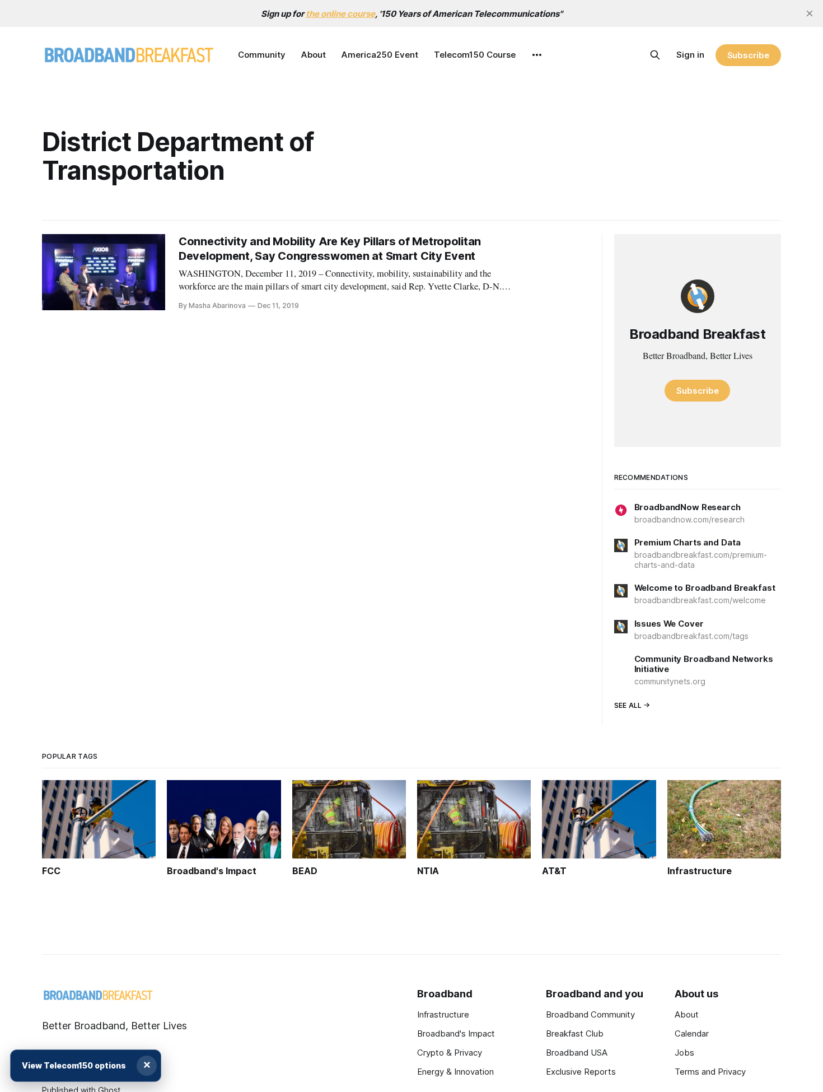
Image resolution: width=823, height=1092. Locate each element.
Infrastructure (443, 1014)
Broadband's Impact (456, 1033)
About (313, 54)
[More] (537, 55)
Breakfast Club (575, 1033)
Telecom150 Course (475, 54)
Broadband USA (576, 1052)
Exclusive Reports (581, 1071)
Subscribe (748, 55)
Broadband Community (590, 1014)
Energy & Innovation (455, 1071)
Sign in (690, 54)
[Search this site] (655, 55)
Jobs (684, 1052)
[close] (810, 13)
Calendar (692, 1033)
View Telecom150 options (74, 1065)
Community (262, 54)
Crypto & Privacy (449, 1052)
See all (628, 705)
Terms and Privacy (710, 1071)
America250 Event (380, 54)
